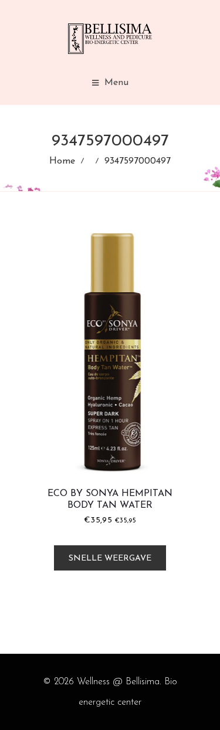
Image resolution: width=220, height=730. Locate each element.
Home (62, 161)
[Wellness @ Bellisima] (110, 38)
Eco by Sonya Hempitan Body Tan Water (110, 499)
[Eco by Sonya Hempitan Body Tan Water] (110, 353)
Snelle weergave (110, 558)
